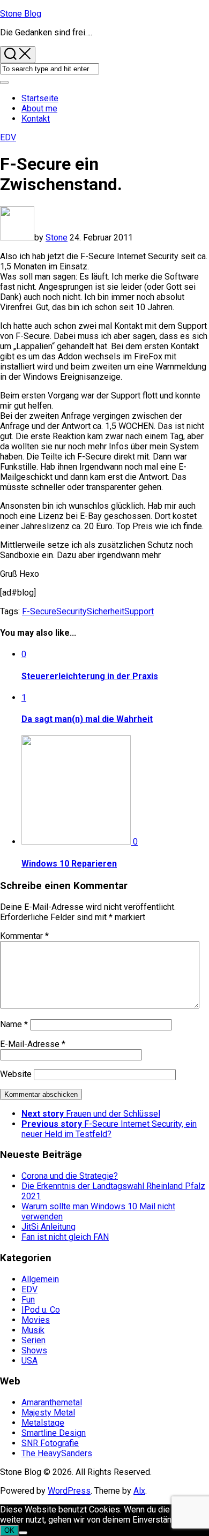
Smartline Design (53, 1433)
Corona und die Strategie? (69, 1176)
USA (29, 1361)
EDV (8, 137)
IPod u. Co (40, 1310)
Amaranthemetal (51, 1402)
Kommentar (24, 936)
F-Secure (39, 611)
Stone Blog (20, 14)
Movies (35, 1320)
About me (39, 108)
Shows (34, 1350)
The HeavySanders (56, 1453)
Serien (33, 1340)
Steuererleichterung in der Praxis (89, 676)
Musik (32, 1330)
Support (139, 611)
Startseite (39, 98)
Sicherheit (105, 611)
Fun (28, 1299)
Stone (57, 237)
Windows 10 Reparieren (69, 864)
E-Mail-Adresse (32, 1044)
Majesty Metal (48, 1412)
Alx (139, 1491)
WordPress (69, 1491)
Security (71, 611)
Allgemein (40, 1279)
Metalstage (42, 1423)
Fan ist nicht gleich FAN (65, 1237)
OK (9, 1530)
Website (16, 1074)
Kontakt (35, 119)
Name (14, 1024)
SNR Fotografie (50, 1443)
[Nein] (23, 1532)
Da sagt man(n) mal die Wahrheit (87, 719)
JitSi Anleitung (48, 1227)
